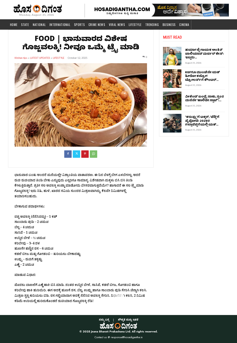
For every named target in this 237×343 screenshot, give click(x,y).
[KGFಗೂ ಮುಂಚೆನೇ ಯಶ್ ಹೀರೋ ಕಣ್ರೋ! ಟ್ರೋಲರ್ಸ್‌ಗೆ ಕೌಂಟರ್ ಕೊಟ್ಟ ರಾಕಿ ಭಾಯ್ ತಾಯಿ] (172, 78)
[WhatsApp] (93, 154)
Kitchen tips (21, 58)
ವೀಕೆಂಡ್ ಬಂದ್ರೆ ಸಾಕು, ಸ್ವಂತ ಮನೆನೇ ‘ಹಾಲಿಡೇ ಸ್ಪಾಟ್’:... (204, 98)
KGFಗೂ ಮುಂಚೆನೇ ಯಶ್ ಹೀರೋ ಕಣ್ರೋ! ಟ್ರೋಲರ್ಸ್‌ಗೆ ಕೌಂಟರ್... (202, 76)
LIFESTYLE (58, 58)
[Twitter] (76, 154)
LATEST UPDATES (40, 58)
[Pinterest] (85, 154)
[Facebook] (68, 154)
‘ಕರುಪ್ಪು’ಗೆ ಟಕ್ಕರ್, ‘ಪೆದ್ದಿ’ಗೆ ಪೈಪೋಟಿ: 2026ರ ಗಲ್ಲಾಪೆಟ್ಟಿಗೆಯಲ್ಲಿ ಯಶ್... (202, 121)
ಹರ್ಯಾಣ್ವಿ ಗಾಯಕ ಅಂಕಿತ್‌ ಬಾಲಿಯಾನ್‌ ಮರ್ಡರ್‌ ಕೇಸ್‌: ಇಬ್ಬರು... (204, 53)
